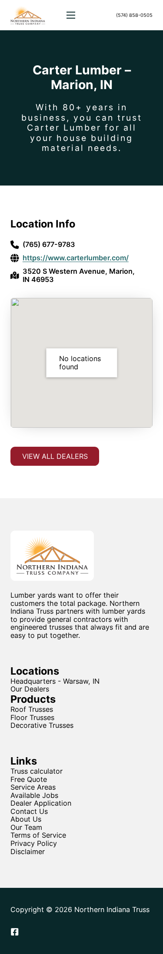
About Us (25, 819)
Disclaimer (27, 852)
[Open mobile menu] (71, 15)
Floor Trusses (32, 717)
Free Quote (28, 779)
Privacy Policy (33, 843)
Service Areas (33, 787)
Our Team (26, 827)
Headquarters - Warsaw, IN (55, 681)
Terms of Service (38, 835)
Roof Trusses (31, 709)
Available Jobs (34, 795)
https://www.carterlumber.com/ (76, 258)
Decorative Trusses (41, 725)
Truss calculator (36, 771)
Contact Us (29, 811)
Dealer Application (40, 803)
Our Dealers (29, 689)
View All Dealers (55, 456)
